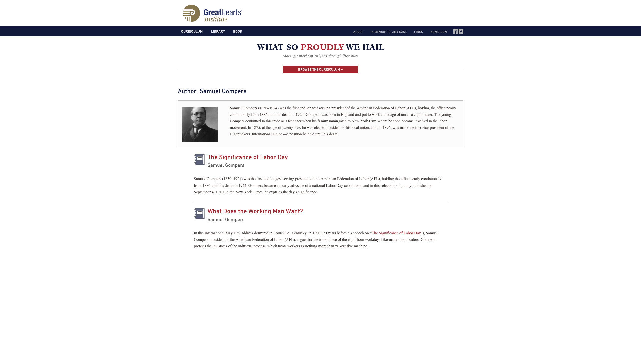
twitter (461, 31)
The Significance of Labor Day (248, 157)
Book (237, 31)
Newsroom (438, 32)
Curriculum (192, 31)
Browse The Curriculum (319, 69)
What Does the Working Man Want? (255, 211)
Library (218, 31)
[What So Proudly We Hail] (320, 48)
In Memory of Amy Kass (388, 32)
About (358, 32)
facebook (455, 31)
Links (418, 32)
